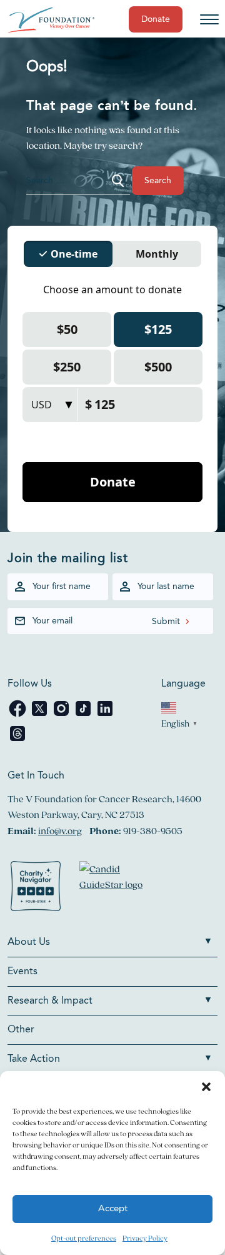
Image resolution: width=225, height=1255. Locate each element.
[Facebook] (18, 715)
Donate (155, 19)
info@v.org (60, 830)
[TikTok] (84, 715)
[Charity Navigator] (36, 888)
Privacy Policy (145, 1237)
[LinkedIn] (105, 715)
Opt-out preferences (83, 1237)
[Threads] (18, 740)
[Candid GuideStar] (116, 888)
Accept (113, 1209)
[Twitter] (40, 715)
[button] (206, 1087)
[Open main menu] (209, 19)
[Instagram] (62, 715)
